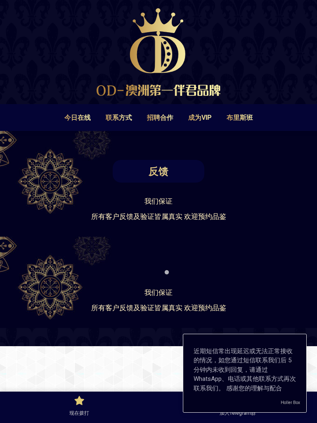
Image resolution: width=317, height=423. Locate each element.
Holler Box (290, 402)
